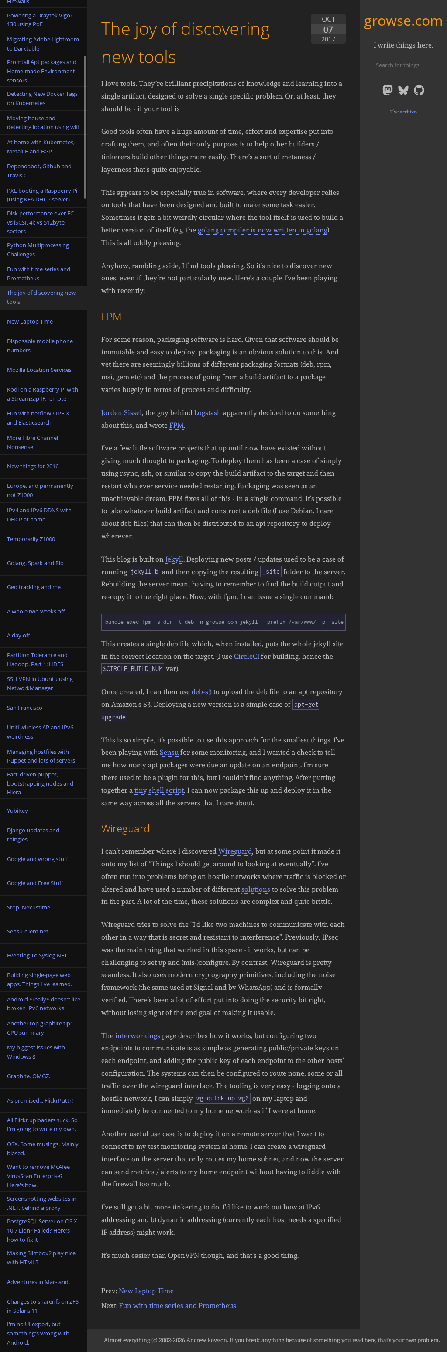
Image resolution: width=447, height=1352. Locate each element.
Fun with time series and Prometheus (177, 1305)
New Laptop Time (146, 1291)
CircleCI (246, 656)
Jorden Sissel (121, 413)
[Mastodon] (388, 95)
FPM (176, 425)
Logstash (207, 413)
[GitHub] (419, 95)
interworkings (137, 1036)
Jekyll (174, 559)
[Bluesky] (404, 95)
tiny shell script (159, 790)
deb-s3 (202, 692)
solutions (255, 889)
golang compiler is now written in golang (262, 230)
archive (408, 112)
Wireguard (235, 851)
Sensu (169, 752)
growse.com (403, 20)
